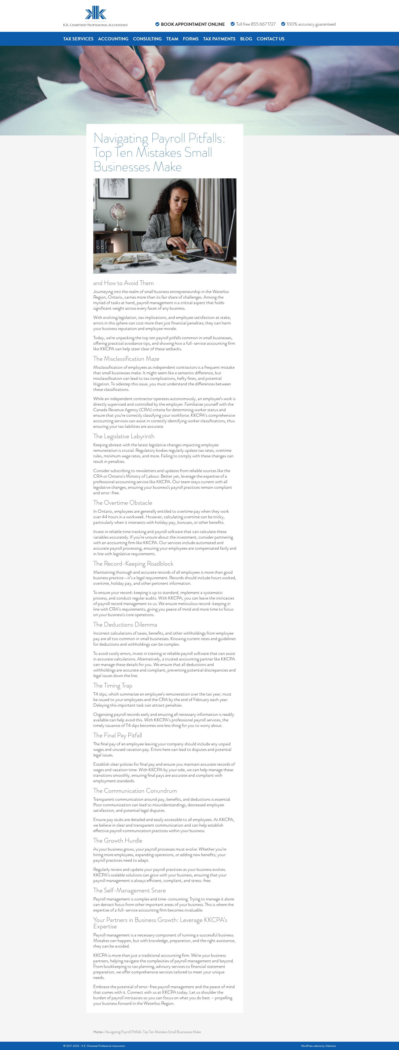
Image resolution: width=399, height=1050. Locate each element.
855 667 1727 (263, 24)
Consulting (147, 38)
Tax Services (78, 38)
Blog (246, 38)
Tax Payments (219, 38)
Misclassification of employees (120, 367)
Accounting (113, 38)
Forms (191, 38)
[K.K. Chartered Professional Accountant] (95, 16)
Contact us (270, 38)
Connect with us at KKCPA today (157, 992)
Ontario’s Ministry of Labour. (134, 476)
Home (97, 1032)
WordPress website (311, 1046)
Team (172, 38)
